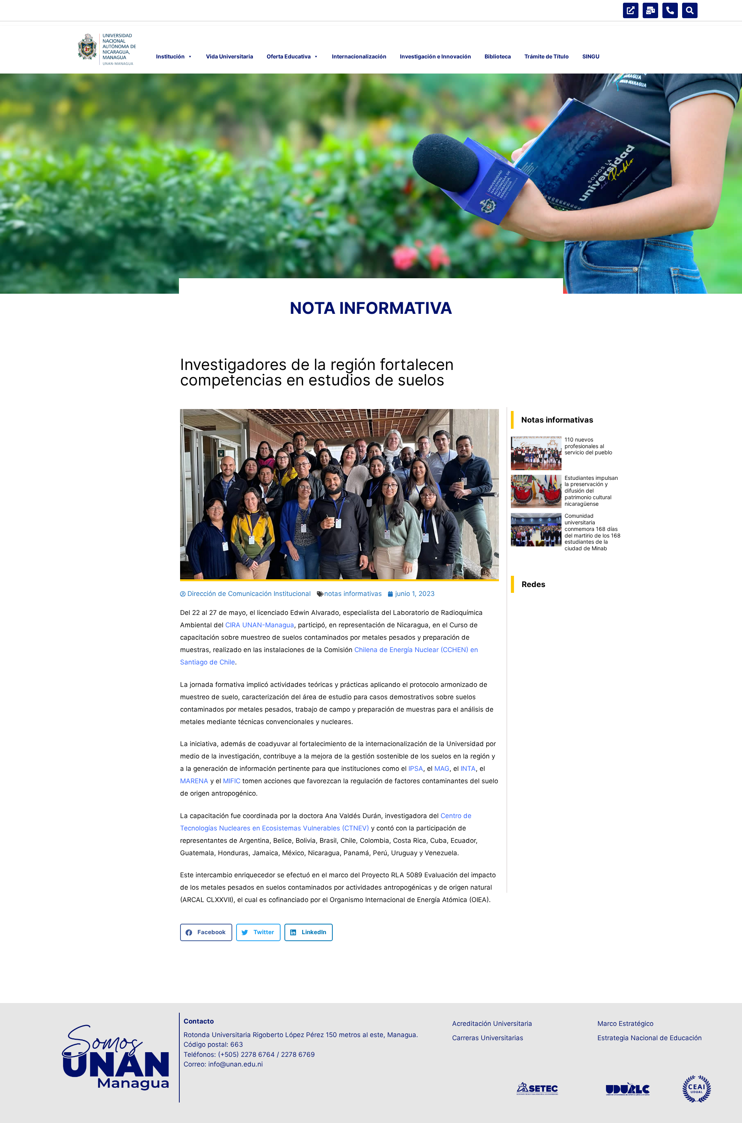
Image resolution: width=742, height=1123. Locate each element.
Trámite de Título (546, 56)
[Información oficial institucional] (630, 10)
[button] (206, 932)
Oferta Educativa (289, 56)
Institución (170, 56)
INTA (468, 768)
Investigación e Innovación (435, 56)
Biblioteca (498, 56)
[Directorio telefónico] (670, 10)
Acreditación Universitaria (492, 1023)
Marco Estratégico (625, 1023)
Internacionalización (359, 56)
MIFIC (231, 781)
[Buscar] (690, 10)
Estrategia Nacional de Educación (649, 1038)
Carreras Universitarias (487, 1038)
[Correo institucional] (650, 10)
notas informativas (353, 593)
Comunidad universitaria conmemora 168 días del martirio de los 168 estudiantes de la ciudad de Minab (593, 531)
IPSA (415, 768)
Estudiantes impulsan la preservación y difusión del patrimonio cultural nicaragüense (591, 490)
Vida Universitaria (229, 56)
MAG (441, 768)
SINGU (590, 56)
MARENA (194, 781)
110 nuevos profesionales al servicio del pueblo (588, 446)
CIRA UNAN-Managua (259, 625)
